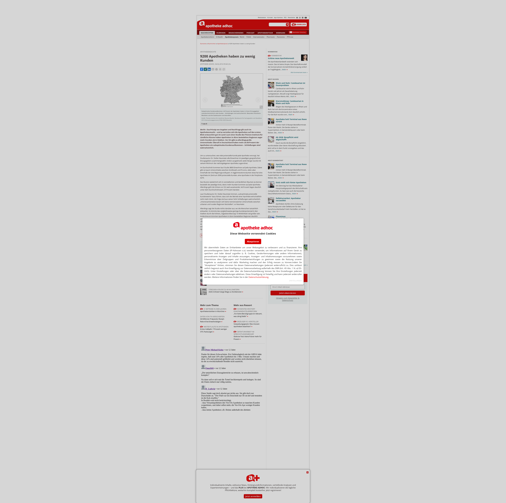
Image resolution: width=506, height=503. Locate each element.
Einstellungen (295, 281)
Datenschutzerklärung (258, 277)
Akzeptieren (253, 241)
